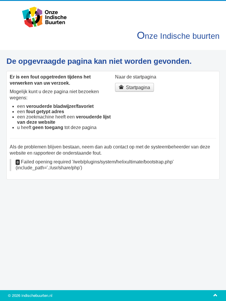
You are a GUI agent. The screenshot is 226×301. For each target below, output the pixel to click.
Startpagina (137, 87)
